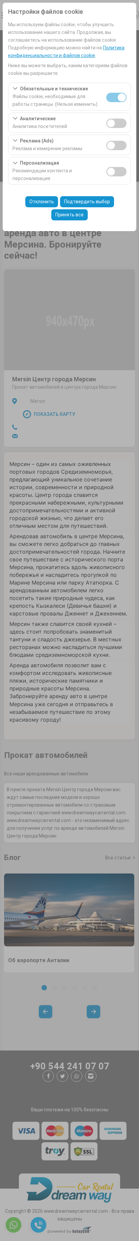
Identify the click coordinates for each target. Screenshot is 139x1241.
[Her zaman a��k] (116, 96)
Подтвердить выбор (87, 201)
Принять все (69, 214)
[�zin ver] (116, 122)
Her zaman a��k (116, 97)
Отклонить (41, 201)
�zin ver (116, 123)
